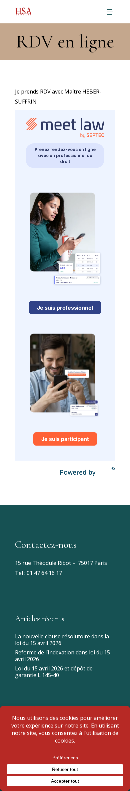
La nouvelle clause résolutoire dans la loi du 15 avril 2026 (62, 639)
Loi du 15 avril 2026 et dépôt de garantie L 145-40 (54, 671)
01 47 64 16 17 (43, 573)
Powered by (87, 471)
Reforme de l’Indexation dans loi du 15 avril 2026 (62, 655)
